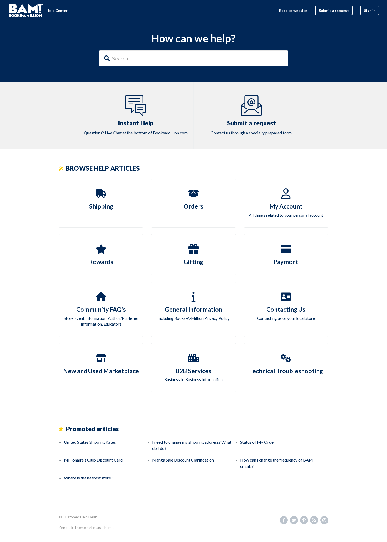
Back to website (293, 10)
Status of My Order (257, 441)
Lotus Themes (103, 527)
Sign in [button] (369, 10)
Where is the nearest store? (88, 477)
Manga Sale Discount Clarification (183, 459)
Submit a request (334, 10)
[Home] (26, 10)
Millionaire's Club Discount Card (93, 459)
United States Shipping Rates (90, 441)
